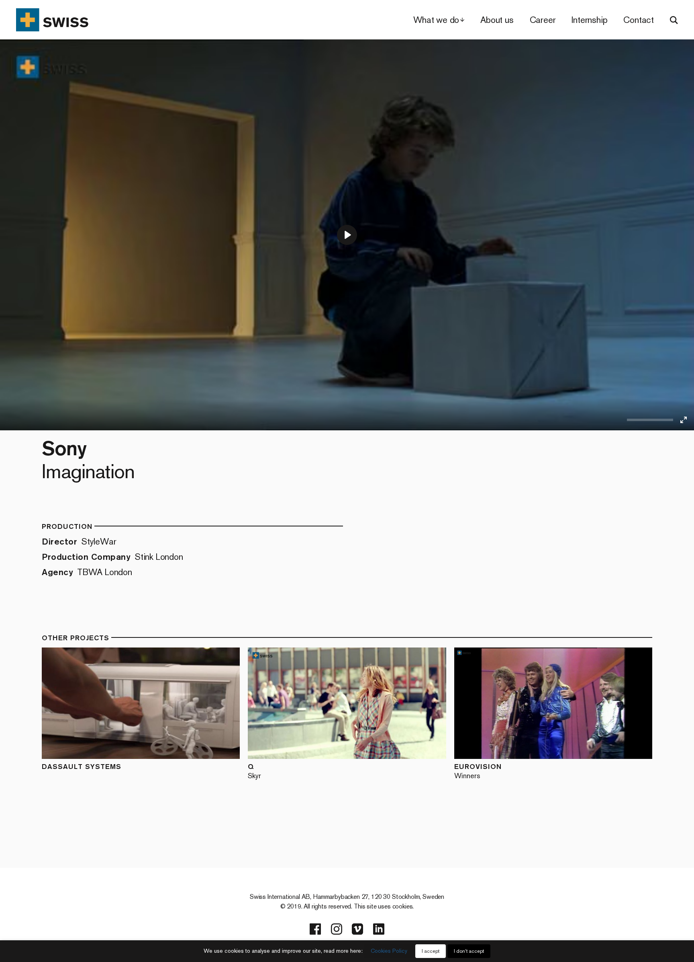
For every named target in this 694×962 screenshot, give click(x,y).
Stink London (159, 556)
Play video (174, 703)
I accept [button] (430, 951)
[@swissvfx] (315, 929)
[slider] (650, 420)
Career (543, 19)
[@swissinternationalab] (336, 929)
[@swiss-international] (378, 929)
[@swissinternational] (357, 929)
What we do (436, 19)
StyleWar (98, 541)
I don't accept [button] (469, 951)
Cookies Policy (389, 951)
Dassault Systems (81, 766)
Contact (638, 19)
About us (496, 19)
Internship (589, 19)
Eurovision (478, 770)
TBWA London (104, 572)
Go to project (113, 703)
